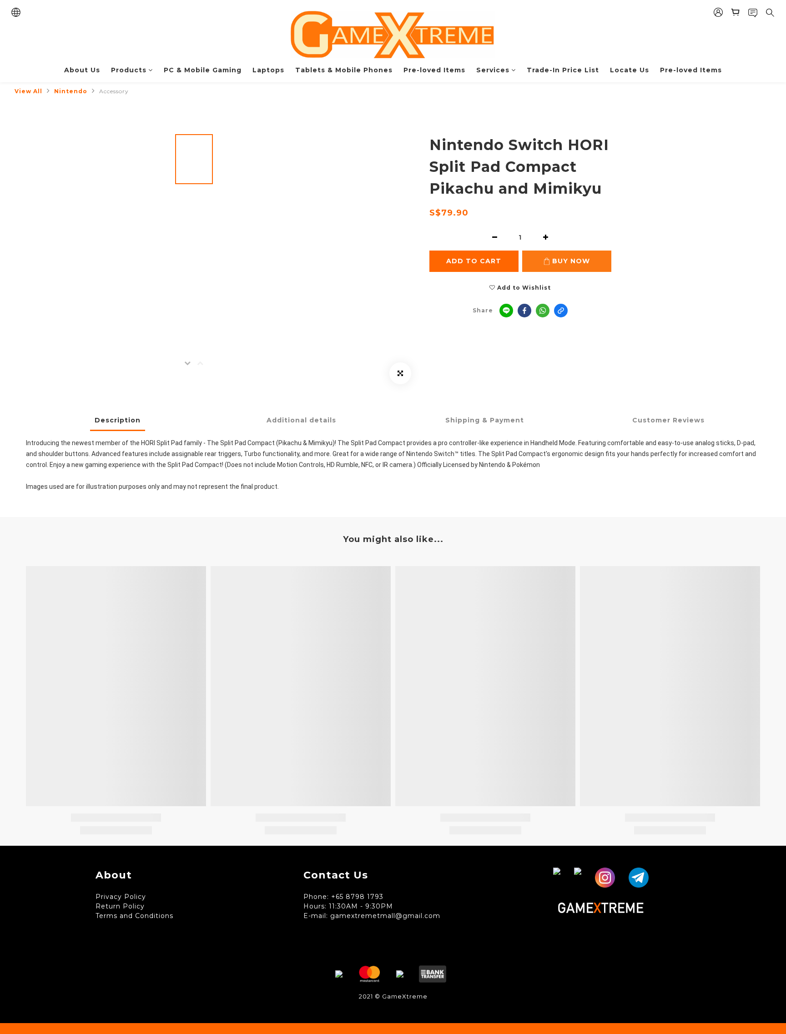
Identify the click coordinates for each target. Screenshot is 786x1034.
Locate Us (629, 70)
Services (492, 70)
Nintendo (70, 91)
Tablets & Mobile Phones (344, 70)
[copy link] (561, 310)
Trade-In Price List (563, 70)
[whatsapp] (542, 310)
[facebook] (524, 310)
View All (28, 91)
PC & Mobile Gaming (203, 70)
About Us (82, 70)
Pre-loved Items (434, 70)
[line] (506, 310)
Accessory (114, 91)
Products (128, 70)
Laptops (268, 70)
